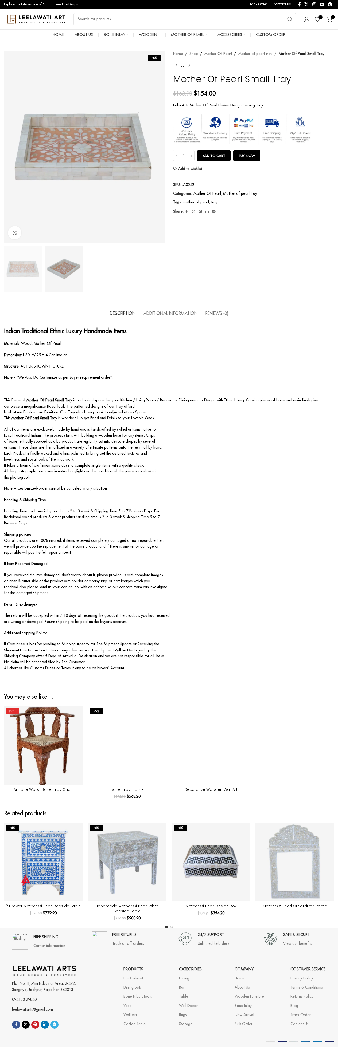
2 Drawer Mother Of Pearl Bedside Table (43, 906)
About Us (242, 987)
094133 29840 (24, 999)
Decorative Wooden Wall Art (211, 789)
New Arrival (244, 1014)
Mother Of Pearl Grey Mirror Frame (295, 906)
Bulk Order (243, 1023)
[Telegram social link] (213, 211)
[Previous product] (176, 65)
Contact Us (299, 1023)
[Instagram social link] (314, 4)
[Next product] (189, 65)
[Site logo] (36, 18)
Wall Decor (188, 1005)
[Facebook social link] (299, 4)
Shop (193, 53)
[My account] (306, 19)
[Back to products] (183, 65)
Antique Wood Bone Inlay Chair (43, 789)
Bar (182, 987)
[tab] (122, 311)
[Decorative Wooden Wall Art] (211, 745)
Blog (294, 1005)
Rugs (183, 1014)
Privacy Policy (301, 978)
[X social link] (306, 4)
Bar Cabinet (133, 978)
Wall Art (130, 1014)
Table (183, 996)
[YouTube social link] (322, 4)
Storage (185, 1023)
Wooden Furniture (249, 996)
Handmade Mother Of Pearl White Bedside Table (127, 908)
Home (178, 53)
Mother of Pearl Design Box (210, 906)
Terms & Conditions (306, 987)
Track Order (300, 1014)
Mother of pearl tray (255, 53)
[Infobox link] (38, 939)
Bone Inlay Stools (137, 996)
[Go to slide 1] (166, 927)
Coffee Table (134, 1023)
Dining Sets (132, 987)
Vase (127, 1005)
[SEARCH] (290, 19)
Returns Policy (301, 996)
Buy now (247, 155)
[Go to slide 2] (171, 927)
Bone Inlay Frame (127, 789)
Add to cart (214, 155)
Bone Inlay (243, 1005)
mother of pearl (196, 202)
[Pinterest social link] (330, 4)
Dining (184, 978)
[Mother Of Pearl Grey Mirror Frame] (294, 862)
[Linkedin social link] (207, 211)
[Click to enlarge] (14, 232)
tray (214, 202)
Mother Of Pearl (218, 53)
